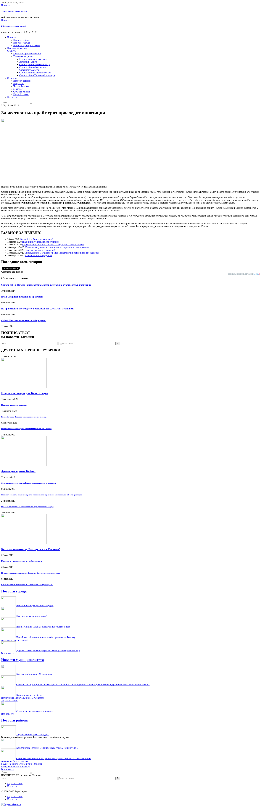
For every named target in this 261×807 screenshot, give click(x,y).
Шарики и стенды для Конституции (40, 242)
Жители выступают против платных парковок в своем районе (57, 247)
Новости (5, 5)
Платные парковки (17, 48)
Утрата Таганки (9, 700)
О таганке (12, 78)
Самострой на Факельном (32, 67)
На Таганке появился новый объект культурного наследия (27, 507)
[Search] (31, 103)
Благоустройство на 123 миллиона (34, 674)
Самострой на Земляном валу (34, 64)
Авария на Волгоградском (38, 255)
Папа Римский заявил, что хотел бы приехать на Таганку (26, 428)
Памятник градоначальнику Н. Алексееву (22, 698)
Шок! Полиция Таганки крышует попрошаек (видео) (24, 417)
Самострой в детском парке (33, 59)
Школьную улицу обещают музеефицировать (21, 561)
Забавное (18, 89)
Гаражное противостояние (27, 53)
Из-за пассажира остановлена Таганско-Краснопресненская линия (30, 573)
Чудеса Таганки (21, 86)
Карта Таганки (21, 94)
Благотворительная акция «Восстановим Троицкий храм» (27, 585)
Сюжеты (11, 51)
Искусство (18, 83)
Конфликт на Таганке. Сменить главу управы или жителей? (53, 244)
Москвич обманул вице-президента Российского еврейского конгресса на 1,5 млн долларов (41, 495)
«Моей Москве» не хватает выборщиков (23, 320)
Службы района (21, 91)
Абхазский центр (28, 61)
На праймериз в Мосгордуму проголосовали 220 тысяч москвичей (37, 308)
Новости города (21, 42)
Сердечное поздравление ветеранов (34, 711)
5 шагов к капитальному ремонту (14, 11)
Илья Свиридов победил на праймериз (22, 296)
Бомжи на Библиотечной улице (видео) (21, 764)
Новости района (21, 40)
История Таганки (22, 80)
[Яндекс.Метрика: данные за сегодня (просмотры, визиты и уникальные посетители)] (11, 804)
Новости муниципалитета (26, 45)
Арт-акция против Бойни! (18, 471)
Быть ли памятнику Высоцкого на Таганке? (30, 549)
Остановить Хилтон (29, 70)
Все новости (7, 653)
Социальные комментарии (244, 274)
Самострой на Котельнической (35, 72)
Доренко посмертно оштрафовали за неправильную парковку (28, 483)
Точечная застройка (23, 56)
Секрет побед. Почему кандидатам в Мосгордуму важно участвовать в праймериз (46, 285)
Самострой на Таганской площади (37, 75)
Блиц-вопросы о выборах (29, 695)
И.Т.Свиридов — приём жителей (13, 26)
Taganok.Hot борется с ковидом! (36, 239)
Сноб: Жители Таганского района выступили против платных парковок (62, 252)
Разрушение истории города (15, 766)
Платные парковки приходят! (40, 250)
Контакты (12, 97)
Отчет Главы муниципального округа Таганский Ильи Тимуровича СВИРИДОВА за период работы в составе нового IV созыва (83, 684)
